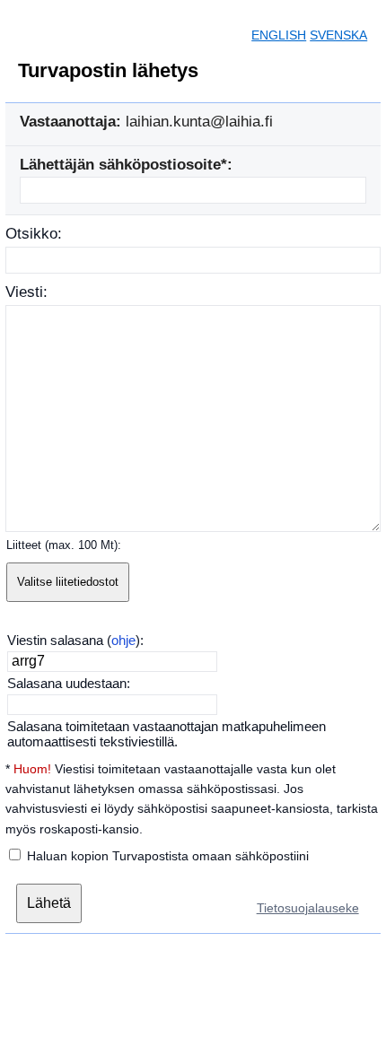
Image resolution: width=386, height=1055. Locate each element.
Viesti (24, 292)
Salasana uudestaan (67, 683)
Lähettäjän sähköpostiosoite (120, 164)
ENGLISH (278, 35)
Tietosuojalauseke (308, 908)
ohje (123, 640)
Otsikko (31, 233)
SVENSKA (338, 35)
